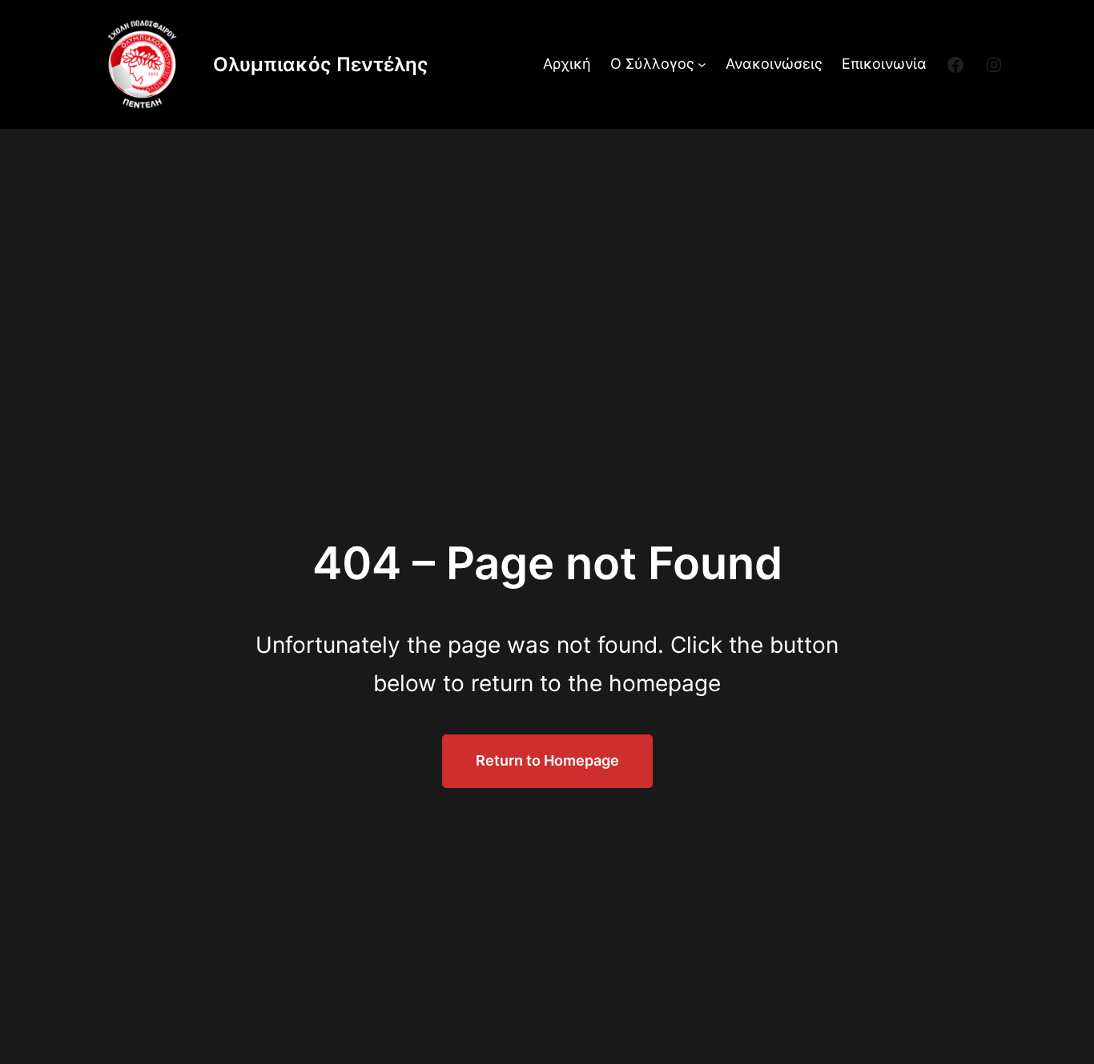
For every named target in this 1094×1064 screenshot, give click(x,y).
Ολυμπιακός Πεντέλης (320, 64)
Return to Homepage (547, 760)
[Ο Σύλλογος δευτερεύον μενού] (702, 64)
